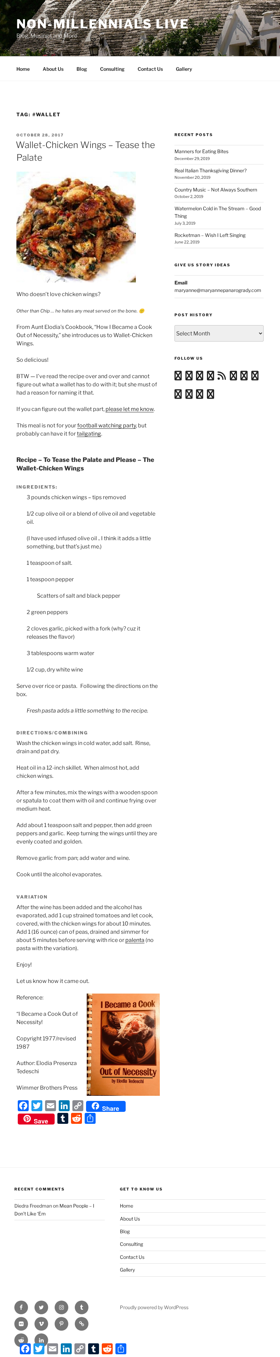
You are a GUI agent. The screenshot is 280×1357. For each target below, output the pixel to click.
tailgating (89, 433)
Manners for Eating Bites (201, 151)
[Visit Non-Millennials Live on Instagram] (189, 377)
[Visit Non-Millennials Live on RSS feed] (222, 377)
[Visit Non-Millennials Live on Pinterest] (210, 396)
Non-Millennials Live (102, 23)
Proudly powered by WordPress (154, 1307)
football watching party (106, 425)
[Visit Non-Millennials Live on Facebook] (199, 396)
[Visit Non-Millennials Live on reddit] (244, 377)
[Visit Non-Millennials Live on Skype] (254, 377)
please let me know (130, 409)
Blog (81, 69)
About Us (53, 69)
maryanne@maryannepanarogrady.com (217, 290)
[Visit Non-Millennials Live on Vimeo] (199, 377)
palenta (134, 940)
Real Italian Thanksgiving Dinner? (210, 170)
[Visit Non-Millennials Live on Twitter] (189, 396)
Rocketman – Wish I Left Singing (210, 235)
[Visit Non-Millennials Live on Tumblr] (233, 377)
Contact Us (150, 69)
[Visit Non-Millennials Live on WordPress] (178, 377)
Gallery (184, 69)
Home (23, 69)
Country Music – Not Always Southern (215, 189)
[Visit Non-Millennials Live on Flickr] (210, 377)
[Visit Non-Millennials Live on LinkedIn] (178, 396)
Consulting (112, 69)
